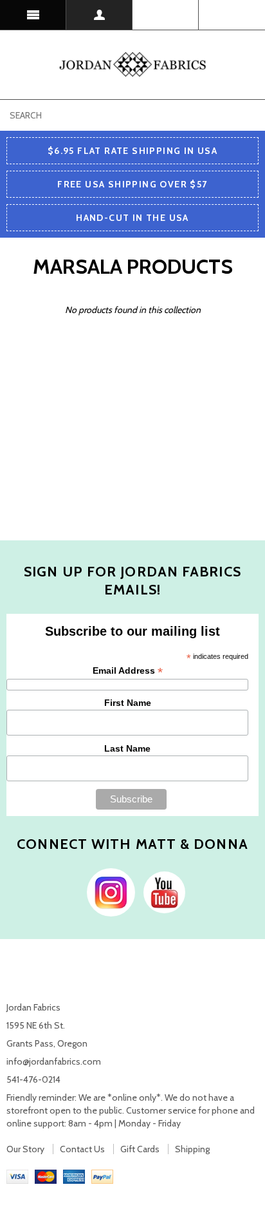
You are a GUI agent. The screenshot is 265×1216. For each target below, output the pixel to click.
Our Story (25, 1149)
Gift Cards (140, 1149)
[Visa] (17, 1176)
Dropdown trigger (99, 15)
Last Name (127, 748)
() (232, 15)
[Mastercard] (46, 1176)
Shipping (192, 1149)
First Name (127, 703)
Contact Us (82, 1149)
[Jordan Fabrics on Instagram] (107, 891)
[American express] (74, 1176)
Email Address (128, 671)
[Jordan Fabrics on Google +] (161, 891)
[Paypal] (102, 1176)
